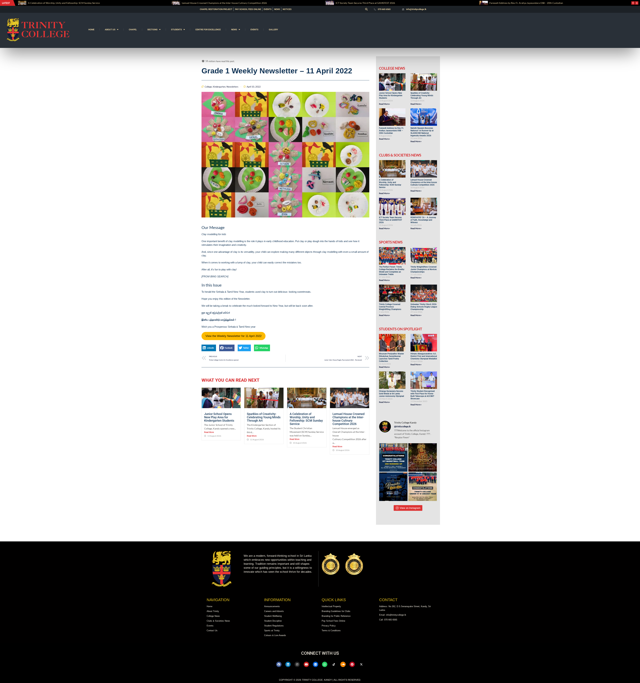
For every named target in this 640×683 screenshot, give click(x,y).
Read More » (384, 104)
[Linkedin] (288, 664)
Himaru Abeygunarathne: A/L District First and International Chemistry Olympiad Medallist (423, 356)
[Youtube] (306, 664)
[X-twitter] (361, 664)
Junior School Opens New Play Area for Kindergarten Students (219, 417)
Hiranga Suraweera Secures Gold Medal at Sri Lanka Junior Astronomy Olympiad (391, 393)
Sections (152, 29)
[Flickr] (315, 664)
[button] (366, 9)
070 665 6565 (384, 9)
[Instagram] (297, 664)
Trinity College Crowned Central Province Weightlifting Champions (390, 306)
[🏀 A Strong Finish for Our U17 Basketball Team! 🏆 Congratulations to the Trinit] (393, 457)
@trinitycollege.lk (402, 426)
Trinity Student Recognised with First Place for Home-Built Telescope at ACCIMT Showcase (422, 395)
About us (110, 29)
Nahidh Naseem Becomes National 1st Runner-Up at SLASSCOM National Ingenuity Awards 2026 (422, 132)
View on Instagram (410, 507)
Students (176, 29)
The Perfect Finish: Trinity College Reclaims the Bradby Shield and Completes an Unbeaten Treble (540, 2)
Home (91, 29)
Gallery (273, 29)
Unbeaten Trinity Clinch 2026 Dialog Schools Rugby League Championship (423, 306)
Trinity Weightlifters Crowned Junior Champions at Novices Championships (423, 269)
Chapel (133, 29)
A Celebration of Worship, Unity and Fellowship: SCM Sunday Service (306, 419)
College (208, 86)
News (234, 29)
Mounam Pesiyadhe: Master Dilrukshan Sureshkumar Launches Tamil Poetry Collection (391, 357)
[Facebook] (279, 664)
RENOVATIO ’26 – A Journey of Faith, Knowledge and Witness (423, 220)
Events (254, 29)
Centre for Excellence (208, 29)
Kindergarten (219, 86)
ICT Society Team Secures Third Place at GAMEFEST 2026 (211, 2)
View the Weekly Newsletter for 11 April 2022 (234, 336)
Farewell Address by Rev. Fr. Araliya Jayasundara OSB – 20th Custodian (372, 2)
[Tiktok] (333, 664)
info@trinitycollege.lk (416, 9)
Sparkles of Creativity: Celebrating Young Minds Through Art (263, 417)
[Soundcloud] (343, 664)
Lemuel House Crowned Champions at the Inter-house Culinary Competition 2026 (71, 2)
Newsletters (232, 86)
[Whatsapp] (324, 664)
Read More (209, 432)
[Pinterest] (352, 664)
